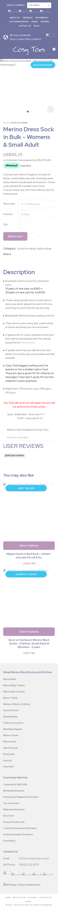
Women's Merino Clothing (16, 704)
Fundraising (9, 840)
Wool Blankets (10, 716)
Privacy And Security (13, 821)
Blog (36, 26)
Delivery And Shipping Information (20, 796)
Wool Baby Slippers (12, 729)
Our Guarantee (11, 803)
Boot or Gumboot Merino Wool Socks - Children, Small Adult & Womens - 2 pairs (29, 643)
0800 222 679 (29, 864)
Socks (6, 122)
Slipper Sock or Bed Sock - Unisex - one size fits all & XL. (29, 555)
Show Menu (5, 50)
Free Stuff (8, 766)
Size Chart (8, 815)
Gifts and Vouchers (13, 722)
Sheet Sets (9, 754)
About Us (15, 18)
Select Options (29, 545)
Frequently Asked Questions (18, 834)
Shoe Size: (9, 203)
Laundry (7, 760)
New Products (10, 747)
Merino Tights (10, 697)
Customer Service (18, 22)
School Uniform (11, 710)
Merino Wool (9, 679)
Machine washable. (16, 437)
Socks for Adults (19, 122)
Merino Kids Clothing (13, 691)
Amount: (8, 214)
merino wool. (28, 342)
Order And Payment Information (20, 828)
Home (7, 897)
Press (34, 22)
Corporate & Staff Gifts (15, 784)
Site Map (32, 897)
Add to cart (15, 236)
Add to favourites (50, 487)
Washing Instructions (13, 809)
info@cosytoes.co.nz (34, 858)
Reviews (45, 22)
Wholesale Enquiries (13, 790)
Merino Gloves (10, 735)
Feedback (28, 18)
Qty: (5, 224)
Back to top (19, 897)
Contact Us (25, 26)
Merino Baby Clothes (14, 685)
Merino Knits (9, 741)
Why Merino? (42, 18)
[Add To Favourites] (33, 236)
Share (7, 254)
